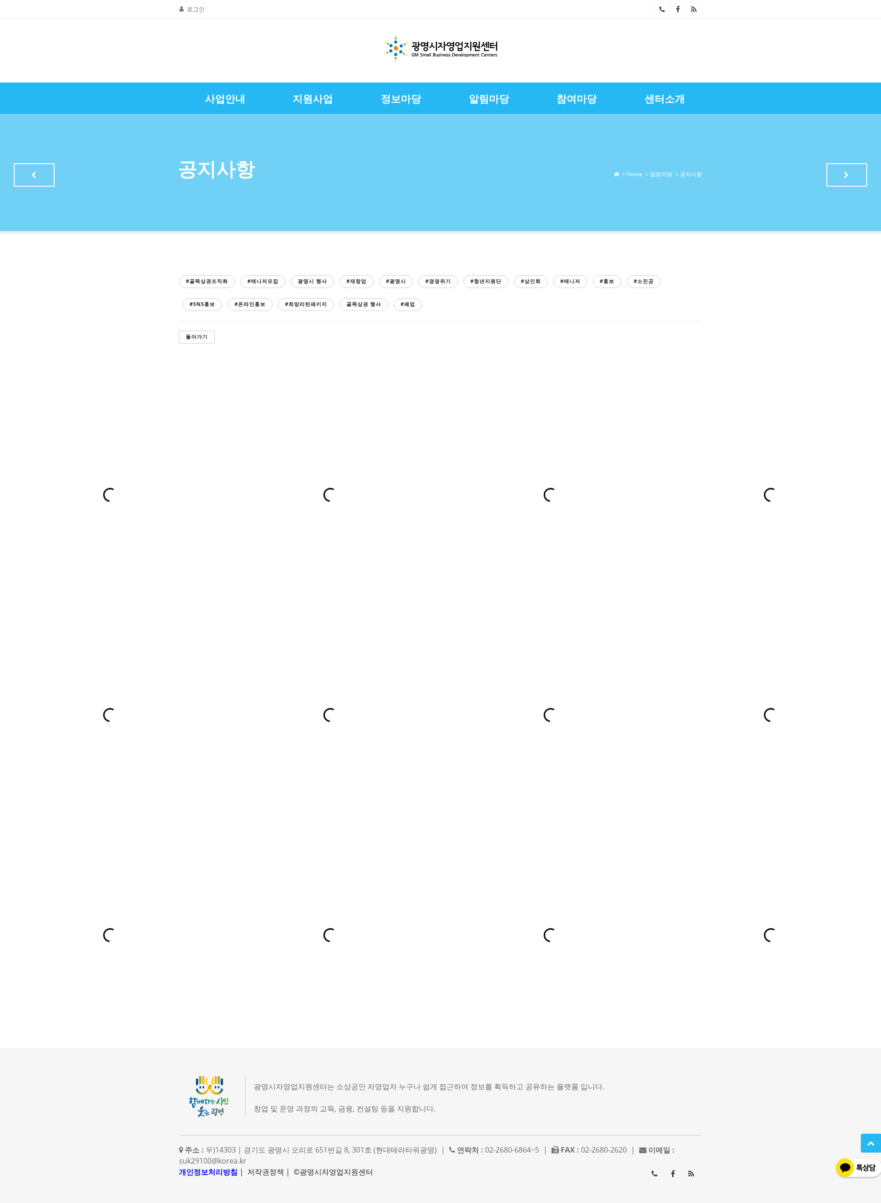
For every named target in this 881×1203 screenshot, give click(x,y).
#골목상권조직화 (207, 280)
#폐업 (408, 303)
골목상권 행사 (363, 303)
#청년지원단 (486, 280)
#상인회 (531, 280)
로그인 (196, 9)
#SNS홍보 (202, 303)
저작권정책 (265, 1172)
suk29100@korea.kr (212, 1161)
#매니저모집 (263, 280)
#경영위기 (438, 280)
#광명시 (396, 280)
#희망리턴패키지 (306, 303)
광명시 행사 (312, 280)
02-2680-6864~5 (662, 9)
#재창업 (356, 280)
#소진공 (644, 280)
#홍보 (607, 280)
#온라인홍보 (250, 303)
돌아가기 (197, 336)
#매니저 (570, 280)
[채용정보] (846, 175)
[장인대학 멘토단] (34, 175)
